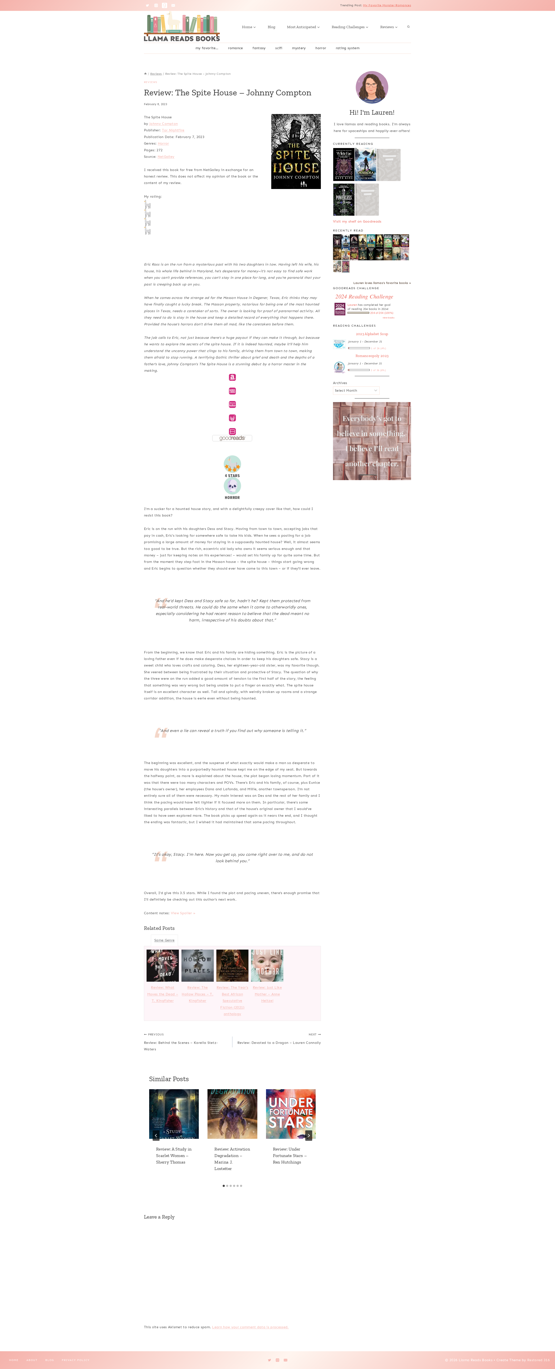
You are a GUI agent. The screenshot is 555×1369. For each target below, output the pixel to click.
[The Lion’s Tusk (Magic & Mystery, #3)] (396, 240)
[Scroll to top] (544, 1352)
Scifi (278, 48)
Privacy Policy (76, 1360)
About (32, 1360)
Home (14, 1360)
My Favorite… (207, 48)
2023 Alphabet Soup (372, 334)
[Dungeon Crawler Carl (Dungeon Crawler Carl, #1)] (354, 254)
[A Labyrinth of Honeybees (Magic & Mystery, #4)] (388, 240)
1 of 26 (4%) (378, 348)
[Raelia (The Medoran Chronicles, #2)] (362, 241)
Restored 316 (538, 1360)
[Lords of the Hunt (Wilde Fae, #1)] (354, 240)
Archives (340, 383)
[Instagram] (156, 5)
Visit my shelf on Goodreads (357, 221)
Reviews (150, 82)
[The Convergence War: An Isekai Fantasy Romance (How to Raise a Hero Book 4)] (362, 254)
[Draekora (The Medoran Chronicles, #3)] (345, 241)
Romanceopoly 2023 (372, 356)
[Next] (308, 1135)
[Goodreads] (164, 5)
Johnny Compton (163, 124)
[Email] (173, 5)
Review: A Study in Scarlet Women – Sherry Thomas (174, 1155)
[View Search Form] (408, 26)
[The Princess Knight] (345, 266)
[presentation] (174, 1114)
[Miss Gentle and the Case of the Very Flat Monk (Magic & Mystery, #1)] (345, 253)
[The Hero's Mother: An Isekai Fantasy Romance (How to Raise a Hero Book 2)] (379, 254)
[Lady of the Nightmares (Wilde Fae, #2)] (337, 240)
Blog (271, 26)
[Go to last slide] (156, 1135)
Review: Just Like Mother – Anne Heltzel (267, 994)
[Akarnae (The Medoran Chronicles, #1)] (379, 241)
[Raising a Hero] (405, 254)
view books (388, 317)
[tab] (224, 1186)
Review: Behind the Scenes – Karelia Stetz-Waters (181, 1042)
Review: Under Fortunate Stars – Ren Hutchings (290, 1155)
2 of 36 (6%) (378, 370)
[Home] (145, 74)
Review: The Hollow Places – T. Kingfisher (197, 994)
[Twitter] (147, 5)
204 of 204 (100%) (381, 313)
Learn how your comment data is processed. (250, 1327)
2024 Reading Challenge (364, 296)
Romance (235, 48)
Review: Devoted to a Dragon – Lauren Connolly (279, 1039)
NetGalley (166, 157)
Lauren (352, 304)
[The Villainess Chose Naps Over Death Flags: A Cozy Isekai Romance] (396, 254)
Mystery (299, 48)
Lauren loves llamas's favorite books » (382, 283)
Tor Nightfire (173, 130)
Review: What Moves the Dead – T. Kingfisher (162, 994)
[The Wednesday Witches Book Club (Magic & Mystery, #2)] (405, 240)
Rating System (347, 48)
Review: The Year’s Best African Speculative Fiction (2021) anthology (232, 1000)
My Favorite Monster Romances (387, 5)
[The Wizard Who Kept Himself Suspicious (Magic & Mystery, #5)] (371, 240)
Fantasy (259, 48)
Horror (320, 48)
